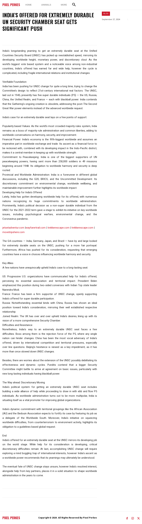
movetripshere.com (13, 232)
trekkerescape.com (58, 227)
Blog (105, 14)
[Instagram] (132, 517)
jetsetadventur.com (13, 227)
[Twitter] (138, 517)
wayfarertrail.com (36, 227)
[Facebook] (127, 517)
